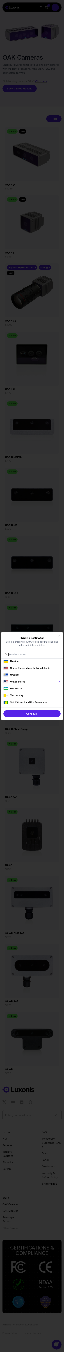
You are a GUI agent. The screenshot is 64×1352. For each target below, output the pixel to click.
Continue (31, 713)
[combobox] (33, 654)
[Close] (59, 636)
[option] (32, 661)
